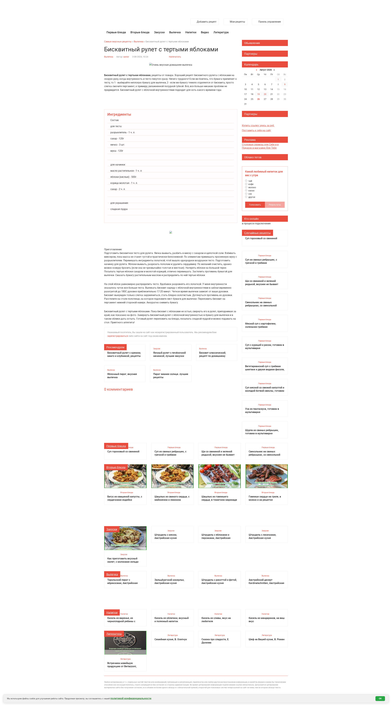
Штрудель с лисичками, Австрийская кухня (262, 536)
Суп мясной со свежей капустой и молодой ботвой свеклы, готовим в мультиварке (264, 389)
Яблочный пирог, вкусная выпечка (122, 375)
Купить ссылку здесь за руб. (258, 125)
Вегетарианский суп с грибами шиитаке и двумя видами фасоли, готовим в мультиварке (265, 368)
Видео (205, 32)
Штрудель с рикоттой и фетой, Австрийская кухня (219, 581)
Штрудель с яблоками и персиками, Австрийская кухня (216, 536)
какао (251, 190)
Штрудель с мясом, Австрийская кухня (166, 536)
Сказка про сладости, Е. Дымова (215, 641)
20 (265, 94)
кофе (250, 184)
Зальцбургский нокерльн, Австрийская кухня (169, 581)
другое (251, 197)
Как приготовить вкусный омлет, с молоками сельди (122, 560)
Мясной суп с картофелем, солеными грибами (260, 325)
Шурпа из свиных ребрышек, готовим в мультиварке (262, 432)
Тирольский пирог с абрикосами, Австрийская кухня (122, 581)
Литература (221, 32)
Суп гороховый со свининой (261, 238)
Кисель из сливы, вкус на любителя (216, 619)
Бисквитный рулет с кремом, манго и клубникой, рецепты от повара (124, 354)
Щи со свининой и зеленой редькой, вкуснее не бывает (261, 282)
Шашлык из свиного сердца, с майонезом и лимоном (172, 498)
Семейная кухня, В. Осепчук (171, 639)
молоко (252, 187)
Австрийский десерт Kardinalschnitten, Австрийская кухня (266, 581)
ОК (380, 698)
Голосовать (255, 204)
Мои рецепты (237, 21)
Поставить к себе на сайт (256, 130)
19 (258, 94)
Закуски (159, 32)
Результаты (275, 204)
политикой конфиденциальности (130, 698)
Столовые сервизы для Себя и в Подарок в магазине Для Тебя (260, 146)
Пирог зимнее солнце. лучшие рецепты (170, 375)
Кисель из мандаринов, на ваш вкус (267, 619)
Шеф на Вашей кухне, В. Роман (267, 639)
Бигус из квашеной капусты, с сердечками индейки (124, 498)
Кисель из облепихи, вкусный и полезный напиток (172, 619)
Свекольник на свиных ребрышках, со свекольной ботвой (261, 304)
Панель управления (269, 21)
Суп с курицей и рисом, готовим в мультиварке (264, 346)
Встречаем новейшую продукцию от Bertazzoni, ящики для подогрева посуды (124, 665)
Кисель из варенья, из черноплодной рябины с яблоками (121, 619)
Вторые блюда (139, 32)
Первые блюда (116, 32)
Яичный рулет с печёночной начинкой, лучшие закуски (169, 354)
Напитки (190, 32)
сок (250, 193)
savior (126, 56)
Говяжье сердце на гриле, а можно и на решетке (265, 498)
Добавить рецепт (207, 21)
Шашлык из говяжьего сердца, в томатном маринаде (219, 498)
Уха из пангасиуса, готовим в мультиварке (262, 410)
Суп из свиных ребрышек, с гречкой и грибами (261, 261)
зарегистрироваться (117, 335)
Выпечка (175, 32)
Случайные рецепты (257, 233)
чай (250, 180)
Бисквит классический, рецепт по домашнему (212, 354)
